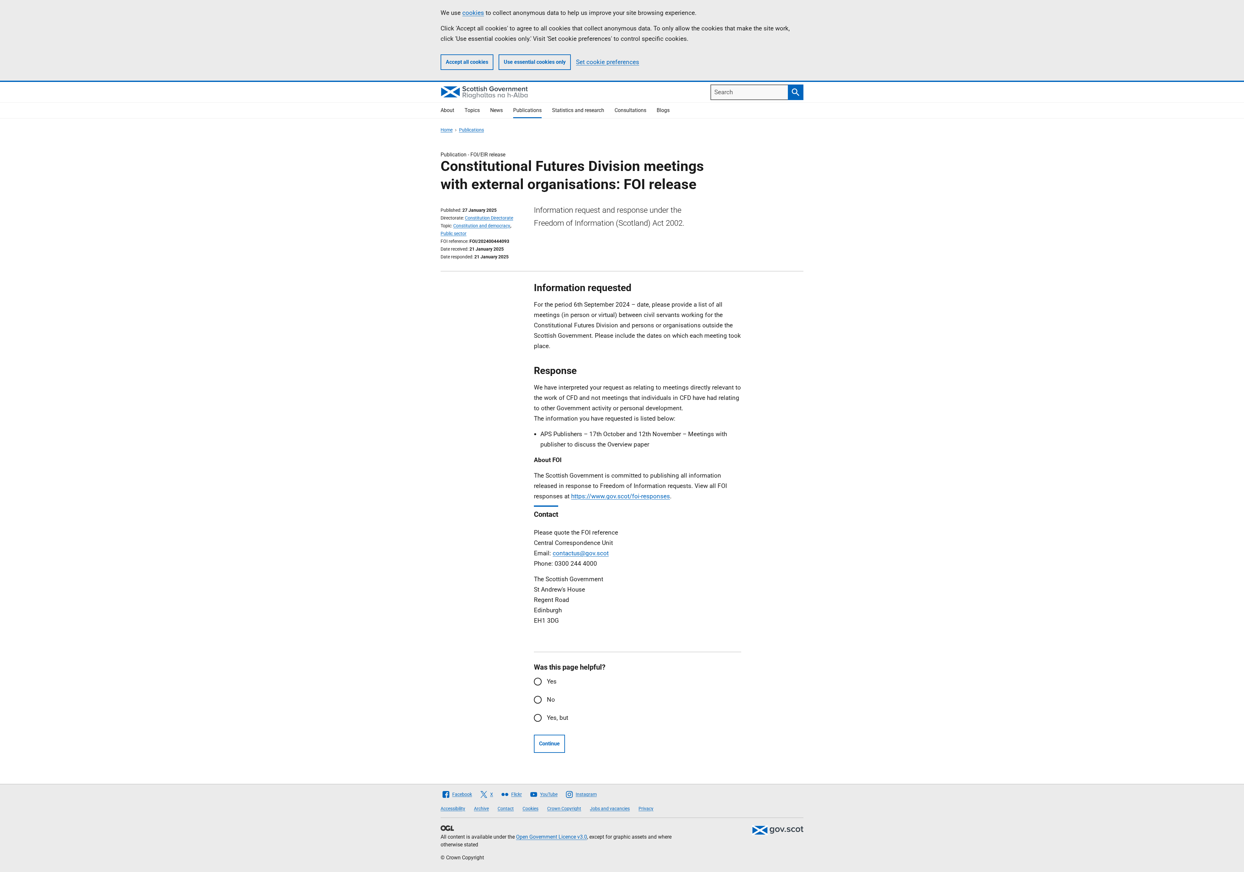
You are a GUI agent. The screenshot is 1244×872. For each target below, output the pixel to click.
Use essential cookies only (535, 62)
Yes (552, 681)
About (447, 110)
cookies (473, 13)
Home (447, 129)
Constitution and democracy (481, 225)
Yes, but (557, 717)
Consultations (630, 110)
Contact (506, 808)
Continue (549, 744)
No (551, 699)
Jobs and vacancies (610, 808)
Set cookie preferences (607, 62)
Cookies (530, 808)
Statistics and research (578, 110)
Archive (481, 808)
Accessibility (453, 808)
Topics (472, 110)
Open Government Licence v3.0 (551, 837)
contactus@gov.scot (581, 553)
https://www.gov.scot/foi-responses (620, 496)
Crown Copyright (564, 808)
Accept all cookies (467, 62)
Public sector (453, 233)
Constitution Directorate (489, 218)
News (496, 110)
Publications (527, 110)
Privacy (646, 808)
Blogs (663, 110)
